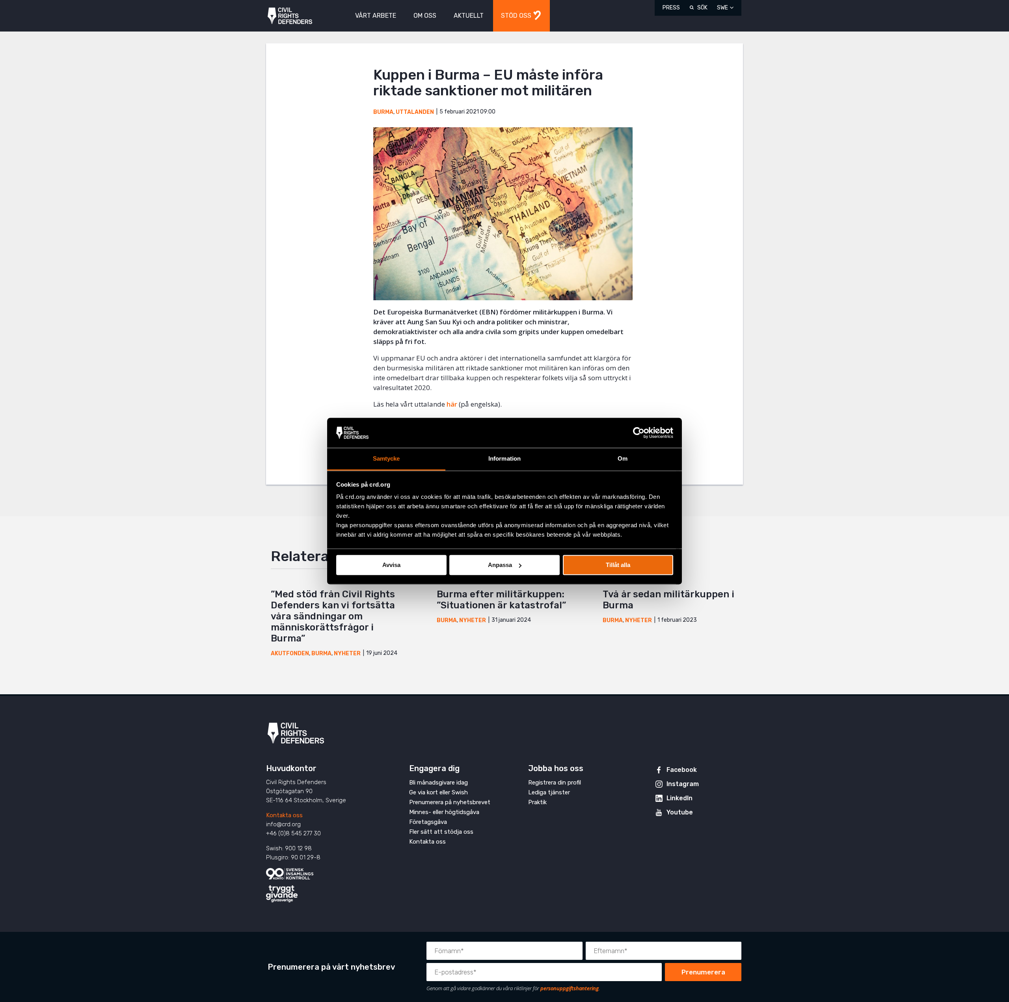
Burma (383, 112)
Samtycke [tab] (386, 458)
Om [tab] (622, 458)
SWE (722, 7)
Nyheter (347, 653)
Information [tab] (504, 458)
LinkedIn (679, 798)
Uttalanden (415, 112)
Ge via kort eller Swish (438, 792)
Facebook (681, 769)
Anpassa (500, 564)
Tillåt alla (618, 564)
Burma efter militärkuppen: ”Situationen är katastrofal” (501, 600)
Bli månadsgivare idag (438, 782)
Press (671, 7)
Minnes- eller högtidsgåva (444, 812)
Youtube (679, 812)
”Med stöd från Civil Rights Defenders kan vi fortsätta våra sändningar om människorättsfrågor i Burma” (333, 616)
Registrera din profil (554, 782)
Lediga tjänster (549, 792)
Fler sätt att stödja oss (441, 831)
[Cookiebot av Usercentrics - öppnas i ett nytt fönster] (638, 433)
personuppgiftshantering (569, 988)
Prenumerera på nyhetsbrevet (449, 802)
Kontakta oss (284, 815)
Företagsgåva (428, 821)
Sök (702, 7)
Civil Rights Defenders (290, 16)
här (452, 404)
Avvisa (391, 564)
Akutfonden (290, 653)
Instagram (682, 784)
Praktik (537, 802)
